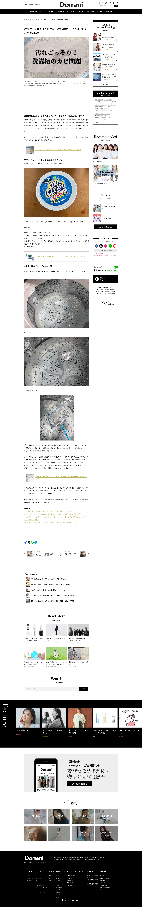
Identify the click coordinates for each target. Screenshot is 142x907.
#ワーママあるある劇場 (101, 117)
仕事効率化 (103, 104)
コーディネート (27, 875)
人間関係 (98, 101)
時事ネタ (110, 119)
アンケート (104, 278)
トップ (25, 19)
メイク (37, 875)
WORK (50, 12)
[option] (28, 723)
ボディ (37, 882)
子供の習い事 (70, 882)
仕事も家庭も (99, 106)
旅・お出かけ (59, 887)
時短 (97, 119)
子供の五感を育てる (71, 875)
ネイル (37, 890)
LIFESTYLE (60, 12)
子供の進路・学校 (71, 885)
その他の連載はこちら (105, 227)
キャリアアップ (112, 106)
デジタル (51, 880)
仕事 (50, 878)
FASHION (33, 12)
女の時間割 (103, 119)
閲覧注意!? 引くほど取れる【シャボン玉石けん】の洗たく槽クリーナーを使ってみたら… (53, 522)
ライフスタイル (31, 19)
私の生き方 (58, 892)
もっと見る (105, 84)
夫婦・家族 (58, 890)
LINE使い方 (106, 115)
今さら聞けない (99, 99)
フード (57, 878)
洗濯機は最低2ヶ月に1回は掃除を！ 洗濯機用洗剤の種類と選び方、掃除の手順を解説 (52, 514)
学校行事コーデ (70, 878)
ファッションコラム (28, 878)
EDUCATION (71, 12)
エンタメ (58, 880)
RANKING (108, 12)
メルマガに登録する (79, 784)
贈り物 (57, 897)
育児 (97, 104)
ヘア (37, 880)
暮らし (37, 19)
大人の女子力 (105, 101)
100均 (109, 104)
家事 (41, 19)
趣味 (114, 104)
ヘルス (57, 882)
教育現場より (70, 880)
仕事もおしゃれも (104, 108)
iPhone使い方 (99, 115)
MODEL (81, 12)
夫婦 (105, 106)
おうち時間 (113, 101)
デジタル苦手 (109, 113)
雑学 (50, 875)
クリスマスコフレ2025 (41, 887)
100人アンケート (60, 894)
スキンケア (38, 878)
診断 (97, 108)
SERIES (99, 12)
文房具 (97, 122)
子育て (57, 885)
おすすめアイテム (28, 880)
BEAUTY (43, 12)
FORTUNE (90, 12)
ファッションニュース (29, 882)
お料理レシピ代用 (100, 113)
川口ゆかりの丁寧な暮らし (101, 110)
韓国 (111, 110)
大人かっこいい (111, 117)
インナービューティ (40, 892)
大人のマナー (108, 99)
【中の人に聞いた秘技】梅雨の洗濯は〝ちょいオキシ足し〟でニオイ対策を (49, 511)
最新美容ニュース (40, 885)
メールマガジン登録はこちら (105, 250)
